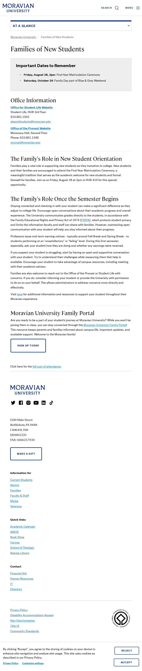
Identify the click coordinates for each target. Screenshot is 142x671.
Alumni (14, 485)
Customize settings (33, 663)
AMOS (14, 532)
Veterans (16, 506)
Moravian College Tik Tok (51, 403)
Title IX (14, 626)
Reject (126, 650)
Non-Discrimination (22, 621)
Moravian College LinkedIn (43, 403)
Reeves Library (19, 553)
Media (14, 501)
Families (15, 490)
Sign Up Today (28, 345)
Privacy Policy (10, 663)
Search (106, 8)
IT (11, 584)
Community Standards (24, 631)
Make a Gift (26, 453)
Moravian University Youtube (36, 403)
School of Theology (22, 548)
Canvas (15, 542)
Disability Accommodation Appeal (32, 615)
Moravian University (24, 37)
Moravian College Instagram (28, 403)
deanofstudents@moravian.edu (31, 122)
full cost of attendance (47, 367)
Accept (126, 662)
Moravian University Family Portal (104, 325)
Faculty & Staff (19, 496)
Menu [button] (129, 8)
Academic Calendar (22, 527)
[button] (110, 8)
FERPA (85, 220)
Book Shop (17, 537)
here (20, 294)
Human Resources (21, 579)
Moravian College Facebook (20, 403)
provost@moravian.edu (25, 143)
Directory (16, 589)
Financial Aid (18, 573)
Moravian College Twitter (13, 403)
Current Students (21, 480)
